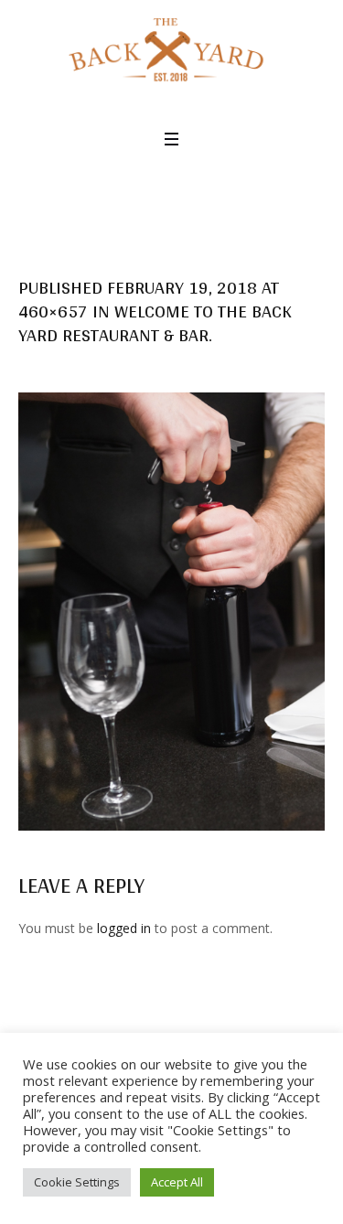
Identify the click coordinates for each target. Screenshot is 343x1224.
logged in (124, 928)
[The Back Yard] (171, 51)
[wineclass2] (171, 611)
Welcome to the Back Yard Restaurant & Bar (155, 323)
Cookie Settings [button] (77, 1182)
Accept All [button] (177, 1182)
